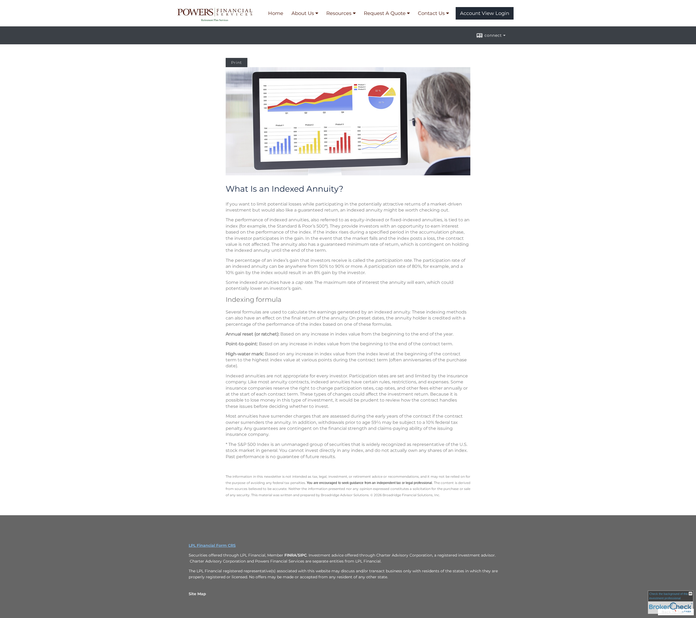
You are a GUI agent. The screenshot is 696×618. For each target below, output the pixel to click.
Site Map (197, 593)
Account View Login (484, 13)
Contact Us (431, 13)
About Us (302, 13)
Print (236, 62)
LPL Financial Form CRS (212, 545)
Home (275, 13)
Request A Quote (385, 13)
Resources (339, 13)
